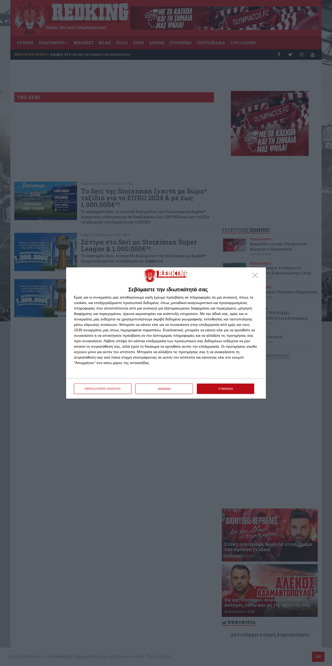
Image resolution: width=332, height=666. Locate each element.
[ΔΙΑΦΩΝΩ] (256, 277)
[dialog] (166, 333)
